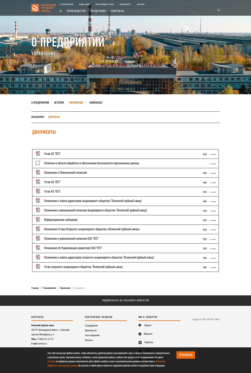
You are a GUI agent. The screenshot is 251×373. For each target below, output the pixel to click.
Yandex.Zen (148, 342)
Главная (35, 288)
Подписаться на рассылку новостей (125, 300)
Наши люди (84, 4)
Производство (76, 11)
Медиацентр (125, 4)
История (59, 102)
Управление (65, 288)
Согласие (51, 361)
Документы (54, 117)
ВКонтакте (148, 334)
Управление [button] (76, 102)
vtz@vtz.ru (42, 343)
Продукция (98, 11)
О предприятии (66, 4)
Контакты (117, 11)
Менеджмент (37, 117)
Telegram (147, 325)
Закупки (141, 4)
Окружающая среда (105, 4)
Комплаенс (96, 102)
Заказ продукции (92, 335)
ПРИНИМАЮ (185, 355)
